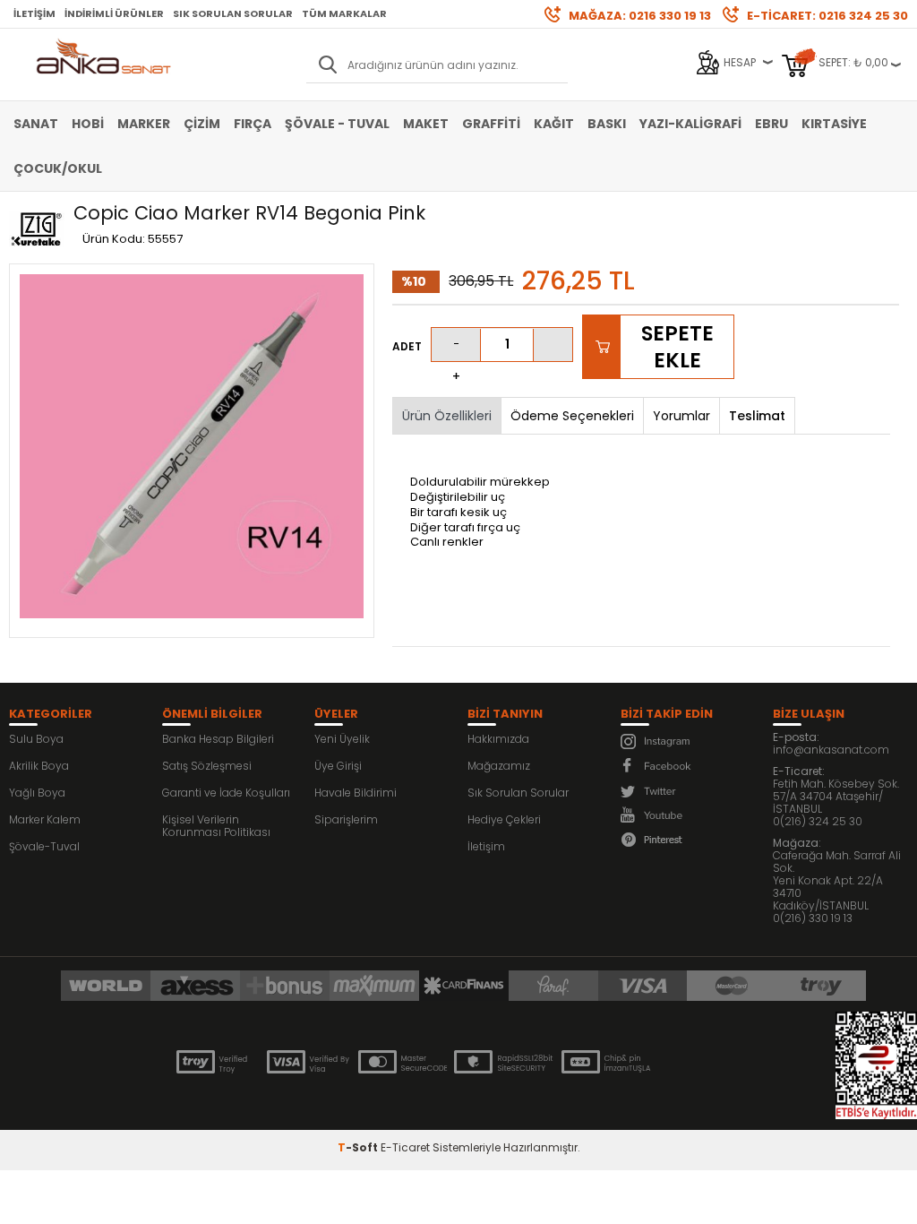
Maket (426, 124)
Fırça (252, 124)
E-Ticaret (405, 1147)
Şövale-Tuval (44, 846)
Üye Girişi (338, 765)
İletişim (34, 13)
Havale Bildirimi (355, 792)
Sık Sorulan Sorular (233, 13)
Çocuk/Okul (57, 168)
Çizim (202, 124)
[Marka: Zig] (36, 230)
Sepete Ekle (677, 347)
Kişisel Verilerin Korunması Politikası (216, 826)
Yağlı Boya (37, 792)
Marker (143, 124)
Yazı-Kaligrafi (690, 124)
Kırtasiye (834, 124)
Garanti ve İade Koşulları (226, 792)
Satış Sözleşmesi (207, 765)
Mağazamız (498, 765)
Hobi (88, 124)
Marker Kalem (45, 819)
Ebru (771, 124)
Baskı (606, 124)
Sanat (35, 124)
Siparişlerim (346, 819)
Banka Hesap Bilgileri (218, 738)
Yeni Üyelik (342, 738)
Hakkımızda (498, 738)
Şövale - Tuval (337, 124)
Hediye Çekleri (504, 819)
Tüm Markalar (344, 13)
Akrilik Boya (39, 765)
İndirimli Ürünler (114, 13)
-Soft (359, 1147)
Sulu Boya (36, 738)
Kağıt (554, 124)
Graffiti (491, 124)
